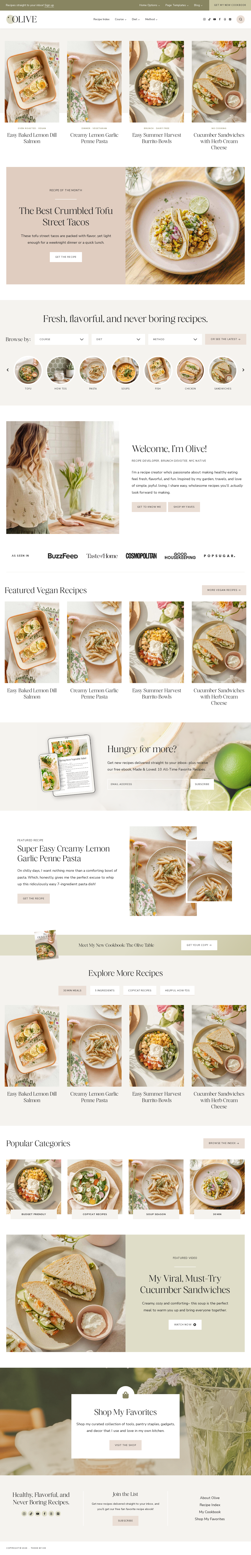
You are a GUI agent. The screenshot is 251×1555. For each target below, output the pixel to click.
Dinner (86, 128)
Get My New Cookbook (230, 5)
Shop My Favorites (210, 1519)
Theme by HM (38, 1548)
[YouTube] (214, 19)
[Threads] (224, 19)
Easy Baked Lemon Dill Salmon (32, 138)
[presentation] (32, 82)
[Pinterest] (230, 19)
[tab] (72, 990)
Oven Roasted (27, 128)
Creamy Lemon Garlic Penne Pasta (94, 138)
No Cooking (219, 128)
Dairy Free (162, 128)
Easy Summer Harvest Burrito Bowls (156, 138)
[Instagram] (204, 19)
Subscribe (202, 784)
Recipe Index (101, 19)
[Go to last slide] (8, 370)
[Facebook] (219, 19)
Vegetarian (100, 128)
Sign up (49, 5)
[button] (185, 1325)
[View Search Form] (240, 19)
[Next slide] (243, 370)
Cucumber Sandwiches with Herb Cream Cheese (219, 141)
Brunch (149, 128)
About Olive (210, 1498)
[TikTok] (209, 19)
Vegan (42, 128)
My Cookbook (210, 1512)
